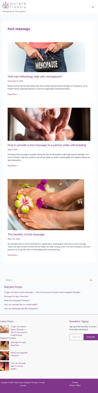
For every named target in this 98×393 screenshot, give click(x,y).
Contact (75, 382)
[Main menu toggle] (93, 7)
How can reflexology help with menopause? (35, 76)
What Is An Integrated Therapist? (17, 300)
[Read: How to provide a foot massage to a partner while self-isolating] (49, 124)
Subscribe (91, 337)
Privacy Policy (75, 385)
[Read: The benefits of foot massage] (46, 204)
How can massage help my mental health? (21, 304)
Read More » (13, 94)
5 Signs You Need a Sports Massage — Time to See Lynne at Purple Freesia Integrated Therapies (42, 292)
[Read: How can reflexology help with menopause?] (46, 57)
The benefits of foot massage (26, 234)
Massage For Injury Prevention (16, 296)
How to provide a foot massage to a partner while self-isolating (47, 145)
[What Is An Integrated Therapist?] (4, 355)
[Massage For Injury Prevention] (4, 345)
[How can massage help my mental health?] (4, 366)
